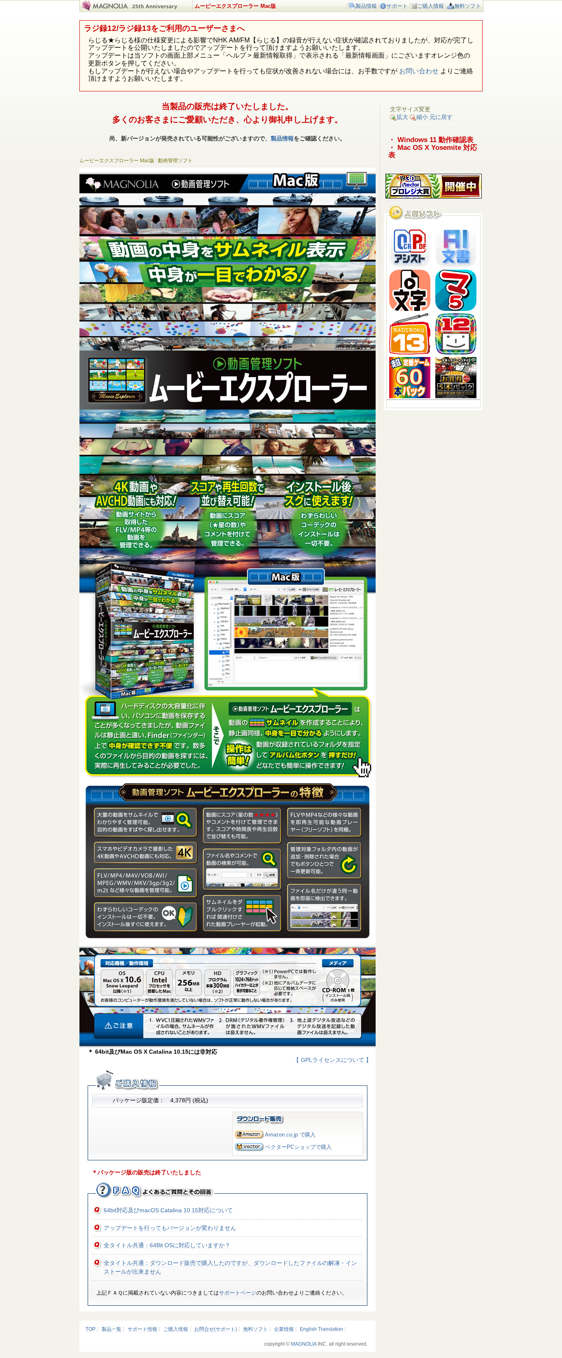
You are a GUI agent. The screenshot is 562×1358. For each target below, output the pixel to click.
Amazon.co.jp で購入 (290, 1135)
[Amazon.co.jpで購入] (249, 1135)
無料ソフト (467, 6)
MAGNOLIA (303, 1344)
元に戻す (441, 117)
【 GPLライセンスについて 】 (332, 1060)
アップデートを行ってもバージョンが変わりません (170, 1228)
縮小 (422, 117)
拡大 (402, 117)
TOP (90, 1329)
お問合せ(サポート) (215, 1329)
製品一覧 (111, 1329)
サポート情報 (142, 1329)
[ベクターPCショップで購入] (249, 1147)
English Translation (321, 1329)
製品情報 (366, 6)
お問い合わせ (419, 71)
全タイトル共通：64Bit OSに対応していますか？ (167, 1245)
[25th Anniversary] (159, 9)
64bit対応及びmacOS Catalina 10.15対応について (168, 1210)
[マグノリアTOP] (104, 9)
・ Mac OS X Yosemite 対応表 (432, 151)
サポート (397, 6)
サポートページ (237, 1293)
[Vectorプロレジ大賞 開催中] (434, 196)
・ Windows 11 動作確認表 (431, 139)
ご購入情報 (430, 6)
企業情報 (284, 1329)
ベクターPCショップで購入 (298, 1147)
